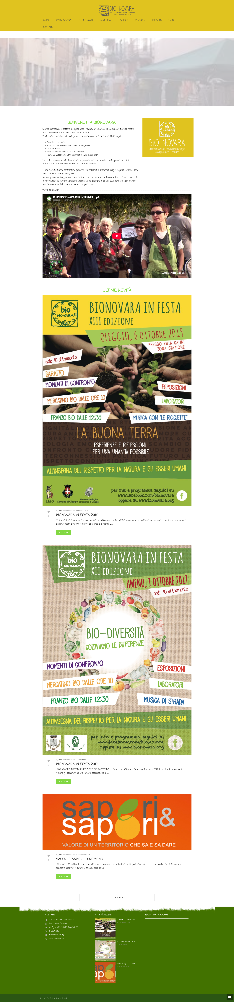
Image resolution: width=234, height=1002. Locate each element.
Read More (63, 532)
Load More (119, 897)
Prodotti (140, 20)
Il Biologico (86, 20)
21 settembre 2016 (83, 855)
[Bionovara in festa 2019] (117, 400)
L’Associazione (64, 20)
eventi (67, 511)
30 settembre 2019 (83, 511)
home (46, 20)
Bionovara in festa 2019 (77, 515)
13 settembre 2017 (82, 760)
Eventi (171, 20)
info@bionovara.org (56, 935)
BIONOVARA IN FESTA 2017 (77, 764)
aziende (124, 20)
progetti (157, 20)
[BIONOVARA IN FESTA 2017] (117, 650)
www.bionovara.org (56, 939)
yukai (60, 511)
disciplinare (106, 20)
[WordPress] (117, 11)
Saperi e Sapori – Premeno (79, 859)
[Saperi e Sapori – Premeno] (117, 822)
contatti (48, 27)
